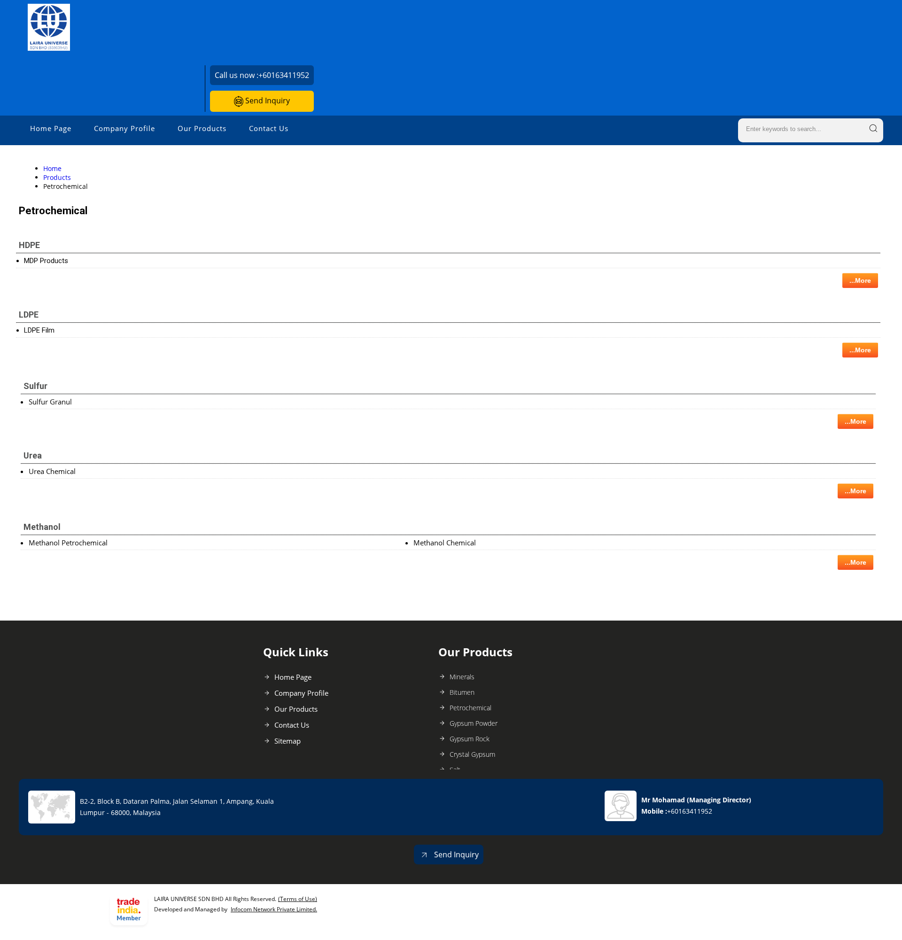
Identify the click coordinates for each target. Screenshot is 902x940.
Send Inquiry (266, 100)
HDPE (29, 245)
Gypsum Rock (470, 738)
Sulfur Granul (50, 401)
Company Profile (124, 128)
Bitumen (462, 692)
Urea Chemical (52, 471)
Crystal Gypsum (472, 754)
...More (860, 280)
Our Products (202, 128)
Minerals (462, 676)
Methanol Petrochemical (68, 542)
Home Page (50, 128)
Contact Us (268, 128)
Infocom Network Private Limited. (274, 909)
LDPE (29, 314)
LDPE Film (39, 330)
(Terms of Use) (297, 899)
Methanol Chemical (444, 542)
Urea (32, 455)
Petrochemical (470, 707)
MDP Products (46, 260)
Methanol (42, 527)
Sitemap (287, 741)
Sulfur (35, 386)
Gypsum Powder (474, 723)
